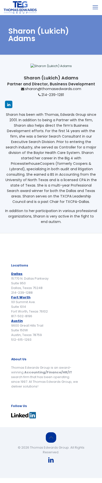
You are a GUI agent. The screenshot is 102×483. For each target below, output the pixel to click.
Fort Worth (20, 297)
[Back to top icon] (51, 437)
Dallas (17, 273)
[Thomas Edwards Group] (20, 7)
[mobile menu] (95, 7)
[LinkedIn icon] (51, 460)
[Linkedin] (8, 104)
